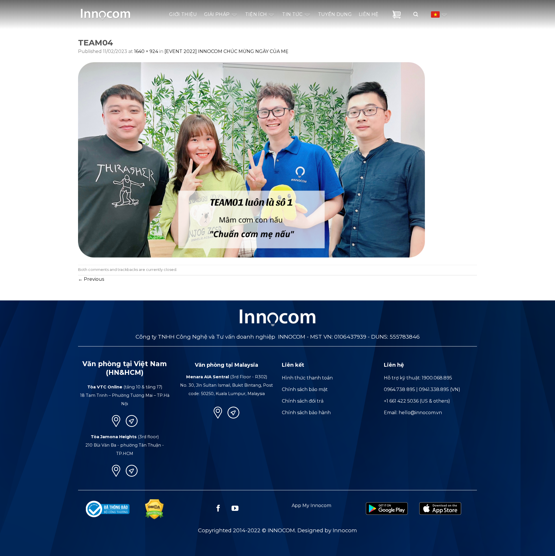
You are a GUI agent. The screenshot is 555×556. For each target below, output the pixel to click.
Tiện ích (256, 14)
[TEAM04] (251, 159)
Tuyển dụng (335, 14)
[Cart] (397, 14)
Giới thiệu (183, 14)
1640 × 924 (146, 51)
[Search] (411, 14)
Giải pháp (217, 14)
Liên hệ (368, 14)
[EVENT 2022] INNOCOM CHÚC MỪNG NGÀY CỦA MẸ (226, 51)
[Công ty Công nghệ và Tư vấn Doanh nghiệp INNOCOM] (105, 12)
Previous (91, 279)
